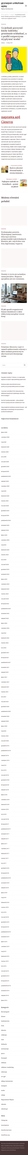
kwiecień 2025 (5, 496)
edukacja (4, 1035)
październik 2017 (6, 829)
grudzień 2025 (5, 466)
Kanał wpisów (5, 1125)
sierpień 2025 (5, 481)
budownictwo (5, 1021)
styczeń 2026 (5, 461)
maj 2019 (3, 765)
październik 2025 (6, 476)
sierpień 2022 (5, 618)
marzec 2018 (4, 809)
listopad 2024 (5, 515)
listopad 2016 (5, 873)
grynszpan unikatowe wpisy (12, 4)
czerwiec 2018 (5, 799)
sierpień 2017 (5, 838)
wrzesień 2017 (5, 834)
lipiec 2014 (4, 1000)
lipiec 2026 (4, 432)
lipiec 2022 (4, 623)
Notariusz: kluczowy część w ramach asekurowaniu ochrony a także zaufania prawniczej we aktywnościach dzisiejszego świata (14, 351)
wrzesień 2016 (5, 882)
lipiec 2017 (4, 843)
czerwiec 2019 (5, 760)
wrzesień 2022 (5, 613)
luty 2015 (3, 966)
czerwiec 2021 (5, 682)
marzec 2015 (4, 961)
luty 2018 (3, 814)
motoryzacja (5, 1049)
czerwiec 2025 (5, 486)
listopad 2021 (5, 657)
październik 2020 (6, 711)
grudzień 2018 (5, 780)
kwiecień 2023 (5, 589)
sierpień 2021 (5, 672)
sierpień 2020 (5, 721)
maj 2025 (3, 491)
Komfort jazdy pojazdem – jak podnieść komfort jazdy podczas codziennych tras (12, 401)
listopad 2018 (5, 785)
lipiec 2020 (4, 726)
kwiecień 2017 (5, 853)
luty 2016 (3, 912)
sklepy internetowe (7, 1081)
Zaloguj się (4, 1120)
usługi (3, 24)
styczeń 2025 (5, 505)
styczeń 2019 (5, 775)
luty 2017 (3, 863)
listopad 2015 (5, 927)
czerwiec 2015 (5, 946)
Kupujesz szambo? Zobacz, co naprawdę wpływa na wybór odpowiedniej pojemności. (13, 378)
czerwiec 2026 (5, 437)
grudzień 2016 (5, 868)
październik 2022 (6, 608)
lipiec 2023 (4, 579)
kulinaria (4, 1044)
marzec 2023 (4, 594)
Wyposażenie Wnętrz (7, 1099)
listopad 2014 (5, 980)
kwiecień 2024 (5, 549)
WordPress (13, 1150)
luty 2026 (3, 456)
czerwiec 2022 (5, 628)
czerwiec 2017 (5, 848)
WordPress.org (5, 1135)
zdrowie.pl (4, 1109)
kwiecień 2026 (5, 447)
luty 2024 (3, 559)
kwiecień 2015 (5, 956)
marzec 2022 (4, 642)
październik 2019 (6, 750)
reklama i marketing (7, 1067)
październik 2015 (6, 931)
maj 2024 (3, 545)
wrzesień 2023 (5, 574)
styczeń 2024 (5, 564)
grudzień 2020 (5, 706)
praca (3, 1053)
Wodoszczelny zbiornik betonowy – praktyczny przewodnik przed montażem (12, 385)
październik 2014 (6, 985)
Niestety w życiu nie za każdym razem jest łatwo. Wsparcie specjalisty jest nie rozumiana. (13, 276)
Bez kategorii (5, 1012)
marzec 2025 (4, 500)
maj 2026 (3, 442)
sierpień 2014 (5, 995)
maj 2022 (3, 633)
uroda (3, 1090)
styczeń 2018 (5, 819)
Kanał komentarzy (6, 1130)
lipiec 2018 (4, 794)
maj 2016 (3, 897)
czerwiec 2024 (5, 540)
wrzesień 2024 (5, 525)
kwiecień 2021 (5, 687)
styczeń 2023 (5, 598)
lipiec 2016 (4, 892)
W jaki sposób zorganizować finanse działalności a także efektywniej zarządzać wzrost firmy (12, 313)
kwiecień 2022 (5, 638)
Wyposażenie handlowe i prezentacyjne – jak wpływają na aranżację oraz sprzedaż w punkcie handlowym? (14, 409)
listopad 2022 (5, 603)
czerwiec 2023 (5, 584)
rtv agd (3, 1076)
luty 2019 (3, 770)
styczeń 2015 (5, 971)
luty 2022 (3, 647)
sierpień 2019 (5, 755)
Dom (2, 1025)
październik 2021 (6, 662)
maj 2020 (3, 731)
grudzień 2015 (5, 922)
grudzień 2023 (5, 569)
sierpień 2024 (5, 530)
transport (4, 1086)
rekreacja (4, 1072)
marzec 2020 (4, 736)
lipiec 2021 (4, 677)
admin (3, 43)
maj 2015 (3, 951)
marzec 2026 (4, 452)
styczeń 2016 (5, 917)
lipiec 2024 (4, 535)
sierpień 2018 (5, 789)
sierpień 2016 (5, 887)
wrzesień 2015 (5, 936)
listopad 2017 (5, 824)
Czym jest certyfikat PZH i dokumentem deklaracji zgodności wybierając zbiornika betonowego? (13, 393)
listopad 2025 (5, 471)
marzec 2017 (4, 858)
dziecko (3, 1030)
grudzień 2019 (5, 745)
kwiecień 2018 (5, 804)
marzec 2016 (4, 907)
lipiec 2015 (4, 941)
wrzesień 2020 (5, 716)
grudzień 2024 (5, 510)
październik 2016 (6, 878)
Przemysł (4, 1058)
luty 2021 (3, 696)
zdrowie (3, 1104)
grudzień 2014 (5, 975)
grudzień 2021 (5, 652)
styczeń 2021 (5, 701)
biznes (3, 1016)
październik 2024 (6, 520)
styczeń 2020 (5, 740)
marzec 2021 (4, 691)
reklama (3, 1062)
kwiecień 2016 (5, 902)
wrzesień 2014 (5, 990)
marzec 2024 (4, 554)
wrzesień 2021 (5, 667)
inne (2, 1039)
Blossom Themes (19, 1147)
